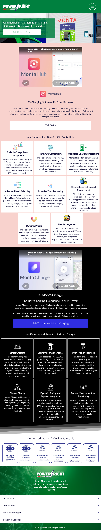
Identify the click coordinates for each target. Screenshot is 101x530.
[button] (22, 32)
